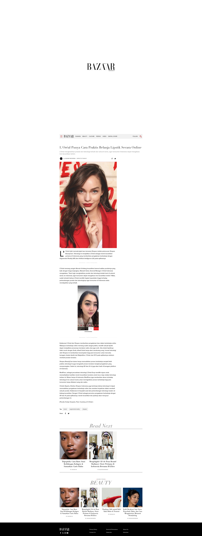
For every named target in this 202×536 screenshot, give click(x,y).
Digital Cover (112, 136)
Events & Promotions (112, 529)
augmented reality (75, 409)
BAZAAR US (112, 514)
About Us (125, 529)
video (104, 136)
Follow (135, 136)
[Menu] (61, 136)
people (98, 136)
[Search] (141, 136)
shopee (85, 409)
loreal (65, 409)
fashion (78, 136)
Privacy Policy (93, 529)
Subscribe (109, 532)
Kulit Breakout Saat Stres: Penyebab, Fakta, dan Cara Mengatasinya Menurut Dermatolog (132, 512)
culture (91, 136)
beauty (84, 136)
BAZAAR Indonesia (70, 158)
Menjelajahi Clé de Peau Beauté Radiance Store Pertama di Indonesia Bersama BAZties (102, 464)
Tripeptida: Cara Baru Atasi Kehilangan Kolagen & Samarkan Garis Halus (73, 464)
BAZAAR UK (74, 469)
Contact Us (92, 532)
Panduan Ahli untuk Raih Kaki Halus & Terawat (111, 510)
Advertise (125, 532)
